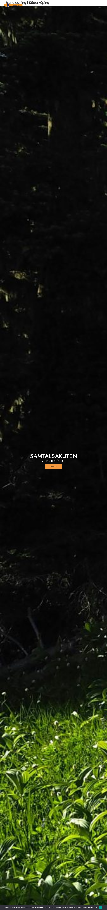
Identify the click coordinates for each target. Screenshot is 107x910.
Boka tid (61, 5)
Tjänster (51, 5)
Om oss (72, 5)
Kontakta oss (84, 5)
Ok (101, 907)
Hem (42, 5)
